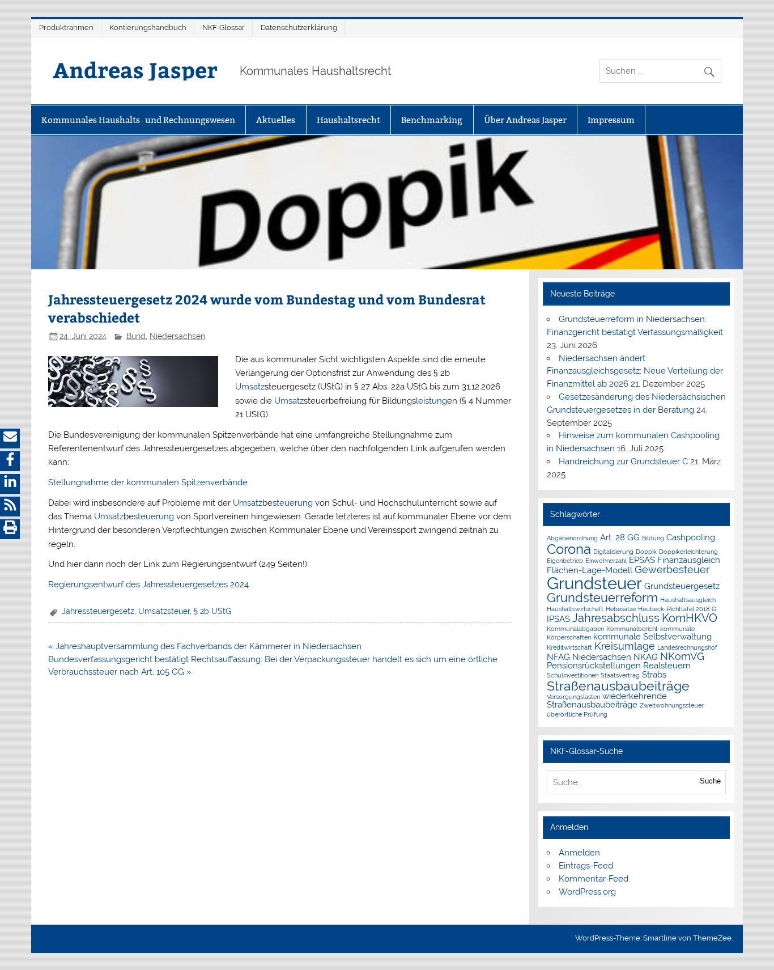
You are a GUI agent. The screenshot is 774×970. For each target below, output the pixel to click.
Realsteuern (667, 665)
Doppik (646, 551)
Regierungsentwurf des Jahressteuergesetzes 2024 (148, 584)
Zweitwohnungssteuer (672, 705)
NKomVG (682, 656)
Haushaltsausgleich (688, 599)
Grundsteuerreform (602, 598)
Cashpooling (690, 537)
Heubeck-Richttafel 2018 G (677, 608)
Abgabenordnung (572, 538)
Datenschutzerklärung (299, 27)
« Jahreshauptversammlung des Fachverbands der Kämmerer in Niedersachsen (205, 646)
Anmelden (579, 853)
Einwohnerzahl (606, 560)
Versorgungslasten (573, 696)
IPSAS (558, 619)
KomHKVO (689, 618)
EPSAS (642, 560)
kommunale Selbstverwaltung (652, 636)
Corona (569, 549)
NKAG (645, 657)
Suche (710, 781)
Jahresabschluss (616, 618)
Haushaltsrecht (348, 120)
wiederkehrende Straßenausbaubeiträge (607, 700)
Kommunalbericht (632, 628)
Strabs (654, 674)
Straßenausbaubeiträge (618, 685)
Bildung (653, 538)
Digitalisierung (613, 551)
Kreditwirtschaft (569, 647)
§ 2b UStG (212, 611)
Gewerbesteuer (672, 569)
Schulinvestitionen (572, 675)
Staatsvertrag (620, 675)
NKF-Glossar (223, 27)
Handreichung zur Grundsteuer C (623, 461)
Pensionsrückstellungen (594, 665)
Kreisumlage (624, 646)
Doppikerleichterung (688, 551)
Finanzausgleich (688, 560)
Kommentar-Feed (593, 879)
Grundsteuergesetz (682, 586)
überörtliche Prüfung (577, 714)
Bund (136, 336)
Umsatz (250, 387)
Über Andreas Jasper (525, 120)
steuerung (293, 503)
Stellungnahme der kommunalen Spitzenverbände (148, 482)
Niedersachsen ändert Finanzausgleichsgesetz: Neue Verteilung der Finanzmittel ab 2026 (635, 371)
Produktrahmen (66, 27)
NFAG (558, 657)
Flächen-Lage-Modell (589, 570)
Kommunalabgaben (575, 628)
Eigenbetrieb (565, 560)
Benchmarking (431, 120)
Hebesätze (621, 608)
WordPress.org (587, 892)
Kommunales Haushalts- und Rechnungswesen (138, 120)
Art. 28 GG (620, 537)
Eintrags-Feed (586, 866)
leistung (431, 401)
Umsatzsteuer (164, 611)
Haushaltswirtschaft (575, 608)
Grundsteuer (594, 583)
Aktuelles (275, 120)
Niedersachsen (177, 336)
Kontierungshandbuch (147, 27)
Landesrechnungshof (687, 647)
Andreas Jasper (135, 69)
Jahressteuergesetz (98, 611)
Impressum (611, 120)
